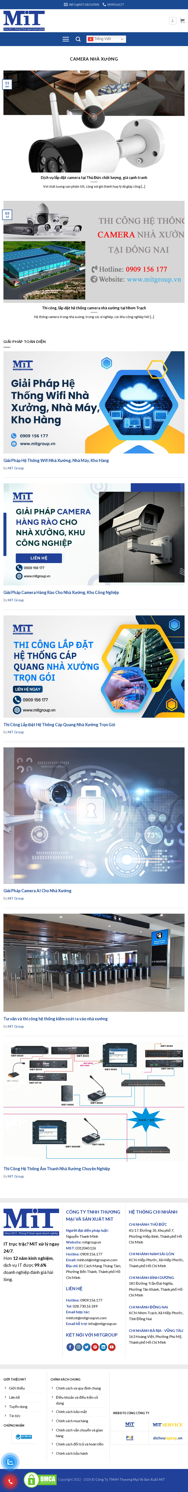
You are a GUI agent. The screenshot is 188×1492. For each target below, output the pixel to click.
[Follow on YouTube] (112, 1347)
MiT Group (16, 468)
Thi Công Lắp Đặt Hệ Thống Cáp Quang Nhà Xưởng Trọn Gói (59, 724)
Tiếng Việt (102, 39)
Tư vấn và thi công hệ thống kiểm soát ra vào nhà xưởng (55, 1018)
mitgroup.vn (91, 1242)
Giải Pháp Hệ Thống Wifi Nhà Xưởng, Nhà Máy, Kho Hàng (56, 460)
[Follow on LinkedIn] (103, 1347)
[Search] (78, 39)
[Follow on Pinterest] (95, 1347)
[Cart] (182, 21)
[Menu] (65, 39)
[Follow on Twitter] (87, 1347)
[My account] (173, 20)
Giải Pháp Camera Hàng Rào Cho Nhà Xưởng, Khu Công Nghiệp (61, 592)
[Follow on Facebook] (70, 1347)
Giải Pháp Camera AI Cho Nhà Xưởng (37, 890)
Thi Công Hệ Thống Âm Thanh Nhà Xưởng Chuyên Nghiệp (56, 1168)
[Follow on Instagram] (78, 1347)
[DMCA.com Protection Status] (40, 1479)
